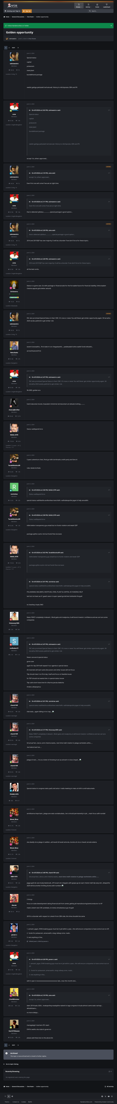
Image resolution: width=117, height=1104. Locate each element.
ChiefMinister (14, 999)
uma (14, 114)
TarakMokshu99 (14, 465)
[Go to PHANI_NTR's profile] (14, 787)
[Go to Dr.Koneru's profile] (14, 284)
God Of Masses (14, 1031)
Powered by (104, 1102)
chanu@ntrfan (14, 410)
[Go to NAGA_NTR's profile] (14, 428)
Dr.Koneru (14, 291)
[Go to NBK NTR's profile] (14, 869)
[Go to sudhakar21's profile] (14, 641)
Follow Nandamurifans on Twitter (18, 26)
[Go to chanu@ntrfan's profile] (14, 403)
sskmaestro (12, 39)
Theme (7, 1102)
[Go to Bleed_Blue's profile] (14, 812)
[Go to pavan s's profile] (14, 928)
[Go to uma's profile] (14, 107)
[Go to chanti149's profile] (14, 698)
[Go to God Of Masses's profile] (14, 1024)
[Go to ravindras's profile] (14, 487)
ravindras (14, 494)
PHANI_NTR (14, 794)
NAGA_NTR (14, 435)
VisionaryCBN (14, 623)
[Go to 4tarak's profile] (14, 898)
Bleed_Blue (14, 819)
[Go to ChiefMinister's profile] (14, 992)
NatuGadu (14, 352)
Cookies (23, 1102)
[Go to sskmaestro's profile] (7, 39)
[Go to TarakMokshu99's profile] (14, 458)
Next (13, 47)
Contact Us (16, 1102)
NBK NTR (14, 876)
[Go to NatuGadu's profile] (14, 345)
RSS (31, 1102)
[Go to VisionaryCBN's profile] (14, 616)
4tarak (14, 905)
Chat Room (32, 39)
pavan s (14, 935)
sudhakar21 (14, 648)
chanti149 (14, 705)
